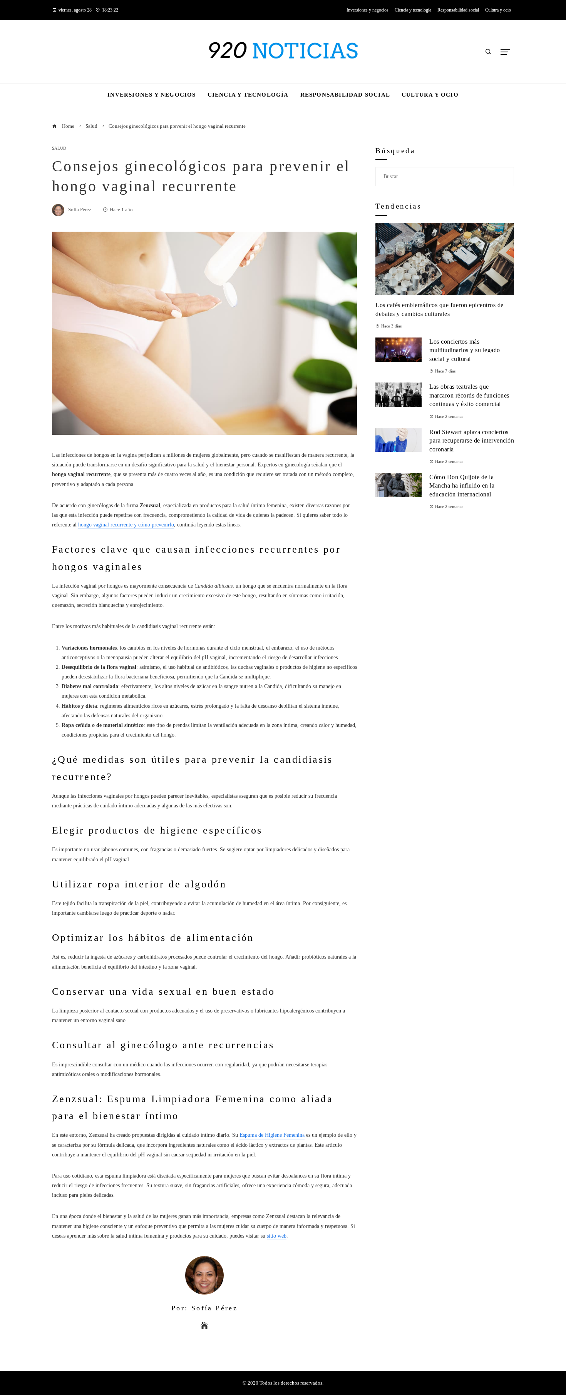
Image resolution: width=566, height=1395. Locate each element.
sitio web (276, 1236)
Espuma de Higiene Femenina (272, 1135)
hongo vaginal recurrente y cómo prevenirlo (126, 525)
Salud (59, 148)
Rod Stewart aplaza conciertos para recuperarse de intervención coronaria (471, 441)
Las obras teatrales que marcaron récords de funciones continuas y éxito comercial (469, 395)
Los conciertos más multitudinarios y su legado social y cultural (464, 350)
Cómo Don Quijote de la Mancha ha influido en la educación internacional (461, 486)
